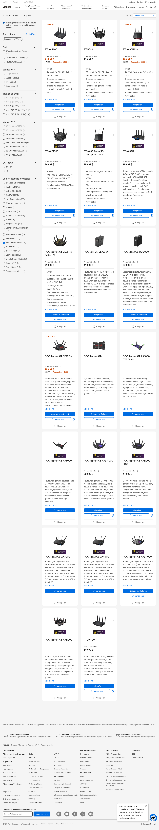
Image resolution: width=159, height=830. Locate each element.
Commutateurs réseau (62, 769)
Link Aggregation (10, 198)
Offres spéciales (150, 2)
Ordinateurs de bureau (11, 799)
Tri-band (6, 81)
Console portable (9, 758)
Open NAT (7, 262)
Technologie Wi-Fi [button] (11, 94)
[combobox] (144, 15)
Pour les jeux (7, 780)
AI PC (82, 777)
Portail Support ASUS (114, 769)
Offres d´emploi (86, 758)
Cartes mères (33, 773)
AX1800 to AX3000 (11, 134)
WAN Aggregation (10, 202)
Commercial (84, 788)
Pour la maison (8, 765)
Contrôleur (58, 799)
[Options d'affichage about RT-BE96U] (112, 110)
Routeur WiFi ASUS (11, 61)
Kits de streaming (60, 791)
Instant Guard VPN (11, 242)
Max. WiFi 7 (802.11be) (13, 114)
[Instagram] (58, 814)
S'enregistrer (131, 7)
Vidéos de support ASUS (115, 790)
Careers (83, 769)
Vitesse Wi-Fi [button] (9, 122)
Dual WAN (7, 194)
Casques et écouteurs (62, 788)
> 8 (4, 170)
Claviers (57, 780)
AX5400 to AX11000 (11, 138)
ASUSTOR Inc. (85, 765)
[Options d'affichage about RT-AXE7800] (73, 216)
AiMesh (6, 207)
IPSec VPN (7, 246)
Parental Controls (10, 215)
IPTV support (8, 250)
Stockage (32, 799)
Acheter (18, 7)
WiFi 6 (56, 758)
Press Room (84, 762)
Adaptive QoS (9, 223)
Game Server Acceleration (14, 227)
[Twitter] (82, 814)
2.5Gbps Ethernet (10, 182)
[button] (132, 2)
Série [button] (5, 47)
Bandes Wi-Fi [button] (9, 69)
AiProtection (8, 211)
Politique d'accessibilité (88, 795)
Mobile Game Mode (11, 258)
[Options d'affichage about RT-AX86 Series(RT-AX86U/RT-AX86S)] (112, 216)
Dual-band (7, 77)
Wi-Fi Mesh (58, 765)
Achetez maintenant (60, 315)
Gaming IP (58, 803)
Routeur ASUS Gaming (12, 57)
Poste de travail (34, 762)
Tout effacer (31, 34)
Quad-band (7, 85)
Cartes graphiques (35, 784)
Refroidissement (34, 780)
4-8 (4, 166)
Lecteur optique (34, 795)
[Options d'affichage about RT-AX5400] (73, 110)
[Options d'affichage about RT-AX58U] (112, 691)
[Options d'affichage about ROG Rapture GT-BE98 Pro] (73, 419)
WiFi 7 (56, 754)
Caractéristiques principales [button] (16, 178)
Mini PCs (31, 758)
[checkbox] (60, 117)
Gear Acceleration (10, 270)
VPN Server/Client (10, 234)
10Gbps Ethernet (10, 186)
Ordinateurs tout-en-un (11, 795)
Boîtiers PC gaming (35, 777)
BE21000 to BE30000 (12, 146)
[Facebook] (74, 814)
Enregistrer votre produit (115, 758)
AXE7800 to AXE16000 (13, 142)
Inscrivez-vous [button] (42, 814)
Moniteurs (6, 788)
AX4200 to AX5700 (11, 154)
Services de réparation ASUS (116, 776)
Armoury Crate (85, 799)
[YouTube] (66, 814)
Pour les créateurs (9, 773)
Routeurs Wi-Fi (59, 762)
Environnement (137, 758)
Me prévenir (60, 105)
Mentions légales (46, 824)
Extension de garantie (114, 762)
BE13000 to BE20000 (12, 150)
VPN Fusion (8, 238)
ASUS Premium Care (113, 754)
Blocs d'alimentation (35, 788)
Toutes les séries (47, 745)
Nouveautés (84, 754)
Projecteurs (7, 792)
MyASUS (109, 765)
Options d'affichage (99, 414)
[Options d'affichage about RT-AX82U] (151, 216)
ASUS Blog (84, 784)
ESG (133, 754)
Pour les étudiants (9, 777)
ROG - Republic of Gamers (14, 51)
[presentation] (153, 15)
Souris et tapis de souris (62, 784)
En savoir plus (58, 110)
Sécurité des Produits (114, 773)
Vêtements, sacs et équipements (66, 795)
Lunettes (31, 765)
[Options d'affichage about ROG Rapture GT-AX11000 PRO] (151, 515)
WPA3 (5, 219)
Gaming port (8, 254)
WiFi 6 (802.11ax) (10, 105)
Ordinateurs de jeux (10, 803)
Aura (82, 803)
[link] (7, 7)
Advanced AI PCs (86, 780)
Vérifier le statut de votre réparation (115, 785)
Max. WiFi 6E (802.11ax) (13, 109)
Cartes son (32, 791)
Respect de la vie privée (64, 824)
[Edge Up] (90, 814)
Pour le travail (8, 769)
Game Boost (8, 266)
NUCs (30, 754)
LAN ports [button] (8, 162)
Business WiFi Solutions (62, 773)
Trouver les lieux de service (116, 780)
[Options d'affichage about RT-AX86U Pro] (151, 110)
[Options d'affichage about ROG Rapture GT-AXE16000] (112, 515)
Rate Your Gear (85, 791)
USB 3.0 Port (8, 190)
